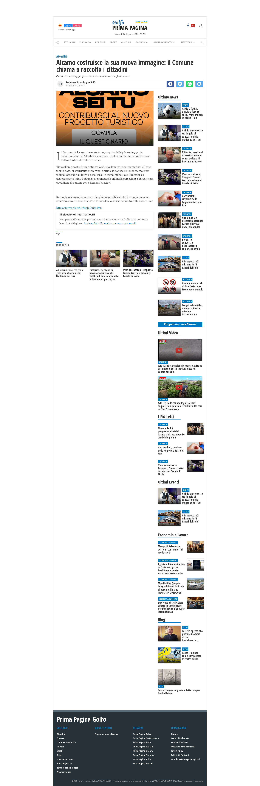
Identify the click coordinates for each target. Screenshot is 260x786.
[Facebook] (188, 25)
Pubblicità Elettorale (180, 755)
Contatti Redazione (180, 738)
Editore (174, 734)
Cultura (126, 42)
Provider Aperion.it (179, 742)
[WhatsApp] (189, 84)
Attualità (69, 42)
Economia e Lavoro (65, 759)
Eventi (59, 750)
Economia (142, 42)
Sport (113, 42)
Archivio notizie (64, 771)
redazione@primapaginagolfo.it (186, 759)
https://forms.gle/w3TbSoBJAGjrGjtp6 (79, 208)
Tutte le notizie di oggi (67, 767)
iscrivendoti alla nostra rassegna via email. (110, 223)
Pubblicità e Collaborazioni (183, 746)
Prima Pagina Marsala (143, 746)
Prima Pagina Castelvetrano (146, 738)
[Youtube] (193, 25)
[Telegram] (199, 84)
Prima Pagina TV (64, 763)
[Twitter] (180, 84)
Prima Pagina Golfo (142, 742)
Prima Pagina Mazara (143, 750)
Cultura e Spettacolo (66, 742)
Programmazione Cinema (106, 734)
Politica (100, 42)
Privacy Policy (177, 750)
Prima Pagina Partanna (144, 755)
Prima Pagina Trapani (143, 763)
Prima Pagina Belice (142, 734)
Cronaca (85, 42)
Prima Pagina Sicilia (142, 759)
